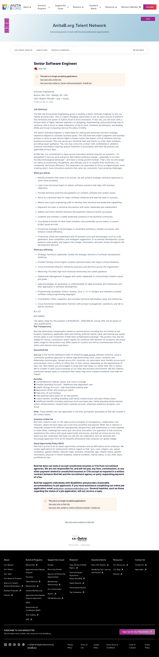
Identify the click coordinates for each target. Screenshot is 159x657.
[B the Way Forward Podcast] (23, 644)
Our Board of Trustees (13, 578)
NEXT (28, 602)
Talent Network (32, 581)
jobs (41, 50)
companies (60, 50)
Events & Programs (42, 7)
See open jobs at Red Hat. (51, 80)
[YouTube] (14, 644)
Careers (7, 595)
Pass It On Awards (98, 565)
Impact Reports (75, 583)
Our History (8, 569)
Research (77, 7)
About (26, 7)
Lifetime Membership (34, 590)
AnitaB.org (32, 647)
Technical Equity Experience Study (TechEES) (76, 575)
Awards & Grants (94, 7)
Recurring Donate (55, 569)
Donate (50, 565)
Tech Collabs (31, 615)
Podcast (116, 574)
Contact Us (139, 565)
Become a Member (130, 7)
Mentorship (30, 565)
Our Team (8, 574)
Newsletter (139, 569)
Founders (29, 577)
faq (148, 19)
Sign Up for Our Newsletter (135, 631)
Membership (31, 586)
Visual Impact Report (78, 587)
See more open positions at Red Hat (79, 522)
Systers (51, 593)
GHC (27, 619)
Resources (110, 7)
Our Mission (9, 565)
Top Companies (76, 592)
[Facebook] (6, 25)
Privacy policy (74, 545)
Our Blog (116, 569)
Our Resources (119, 565)
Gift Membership (54, 598)
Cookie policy (85, 545)
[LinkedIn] (6, 30)
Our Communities (54, 589)
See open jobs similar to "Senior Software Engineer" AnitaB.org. (66, 83)
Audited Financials (11, 590)
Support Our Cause (60, 7)
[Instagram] (6, 20)
